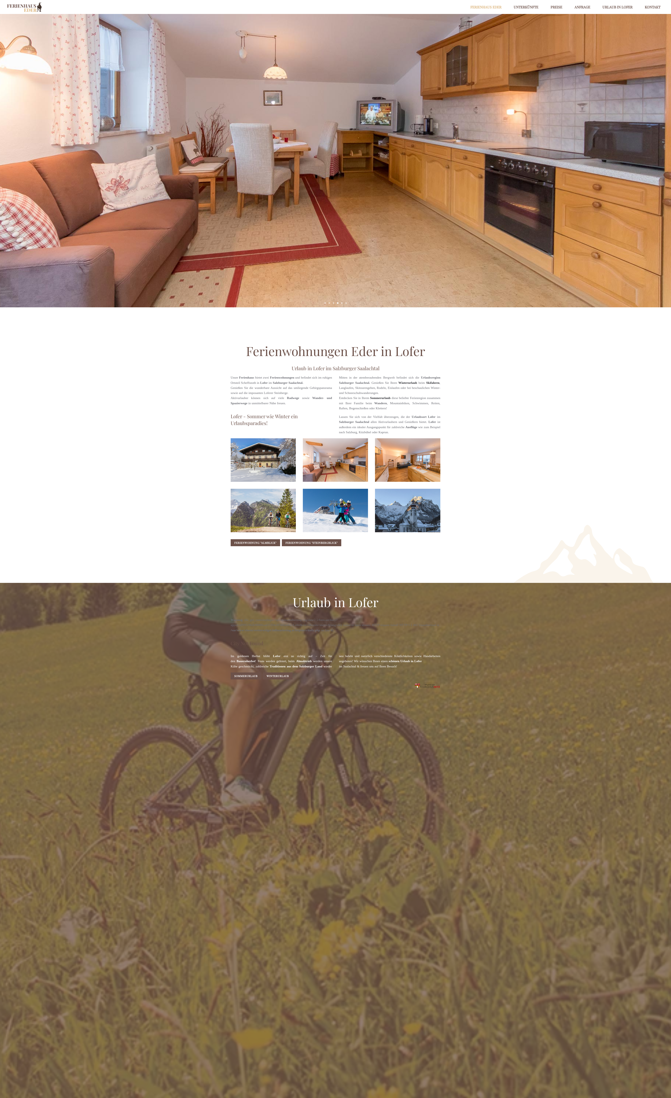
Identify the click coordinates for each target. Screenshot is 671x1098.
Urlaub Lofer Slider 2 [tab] (333, 303)
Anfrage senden (371, 165)
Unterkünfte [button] (526, 7)
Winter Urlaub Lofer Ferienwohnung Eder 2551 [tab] (325, 303)
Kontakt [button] (653, 7)
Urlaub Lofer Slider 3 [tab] (337, 303)
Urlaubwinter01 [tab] (346, 303)
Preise (556, 7)
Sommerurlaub (246, 676)
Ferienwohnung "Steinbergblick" (312, 542)
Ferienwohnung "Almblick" (255, 542)
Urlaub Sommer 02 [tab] (342, 303)
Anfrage (582, 7)
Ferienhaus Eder (486, 7)
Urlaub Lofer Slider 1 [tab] (329, 303)
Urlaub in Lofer (618, 7)
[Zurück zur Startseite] (24, 7)
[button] (263, 460)
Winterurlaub (278, 676)
